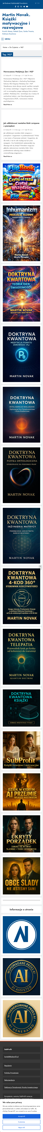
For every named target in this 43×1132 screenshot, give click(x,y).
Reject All (21, 1127)
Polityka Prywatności (11, 1073)
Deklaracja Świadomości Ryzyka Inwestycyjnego (21, 1087)
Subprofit (8, 75)
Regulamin (8, 1065)
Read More (7, 104)
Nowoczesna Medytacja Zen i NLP (18, 71)
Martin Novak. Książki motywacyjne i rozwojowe (16, 21)
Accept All (21, 1116)
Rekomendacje (9, 1080)
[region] (21, 1115)
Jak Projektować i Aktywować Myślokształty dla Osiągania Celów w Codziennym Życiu (17, 3)
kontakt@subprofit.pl (11, 1056)
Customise (21, 1122)
